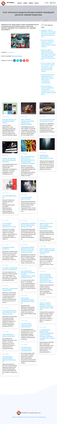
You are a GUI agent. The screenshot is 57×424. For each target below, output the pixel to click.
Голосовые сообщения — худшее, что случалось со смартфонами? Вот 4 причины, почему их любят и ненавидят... (48, 43)
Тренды (25, 2)
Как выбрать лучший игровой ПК (8, 248)
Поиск (46, 2)
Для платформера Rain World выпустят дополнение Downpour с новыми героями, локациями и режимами (28, 160)
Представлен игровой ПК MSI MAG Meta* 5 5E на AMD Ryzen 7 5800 (28, 225)
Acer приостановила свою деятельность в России (47, 120)
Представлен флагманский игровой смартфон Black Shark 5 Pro (28, 300)
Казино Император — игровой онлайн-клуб (8, 335)
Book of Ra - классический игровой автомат (9, 289)
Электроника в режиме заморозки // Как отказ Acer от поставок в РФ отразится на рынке (27, 250)
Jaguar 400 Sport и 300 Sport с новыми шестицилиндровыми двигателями (46, 226)
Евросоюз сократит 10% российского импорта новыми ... (9, 121)
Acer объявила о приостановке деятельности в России (9, 225)
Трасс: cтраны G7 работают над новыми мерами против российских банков (27, 122)
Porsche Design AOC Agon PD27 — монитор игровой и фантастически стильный (47, 251)
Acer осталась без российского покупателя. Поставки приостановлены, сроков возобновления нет (28, 274)
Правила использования (17, 417)
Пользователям (33, 417)
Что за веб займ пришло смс (9, 196)
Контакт (36, 2)
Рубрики (31, 2)
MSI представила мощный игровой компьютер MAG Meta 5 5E (9, 359)
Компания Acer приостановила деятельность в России (46, 156)
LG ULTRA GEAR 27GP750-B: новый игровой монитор (26, 325)
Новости (19, 2)
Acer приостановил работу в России (26, 198)
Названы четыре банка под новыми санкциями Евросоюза (9, 160)
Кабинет (54, 2)
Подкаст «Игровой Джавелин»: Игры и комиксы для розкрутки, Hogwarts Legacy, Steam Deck (46, 306)
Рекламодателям (42, 417)
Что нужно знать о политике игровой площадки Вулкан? (26, 349)
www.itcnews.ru (10, 52)
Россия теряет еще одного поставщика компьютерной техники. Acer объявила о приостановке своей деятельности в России (46, 278)
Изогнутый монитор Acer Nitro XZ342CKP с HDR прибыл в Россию (9, 312)
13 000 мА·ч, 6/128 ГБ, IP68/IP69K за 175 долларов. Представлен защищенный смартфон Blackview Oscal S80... (48, 33)
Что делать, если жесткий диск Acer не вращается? (9, 268)
